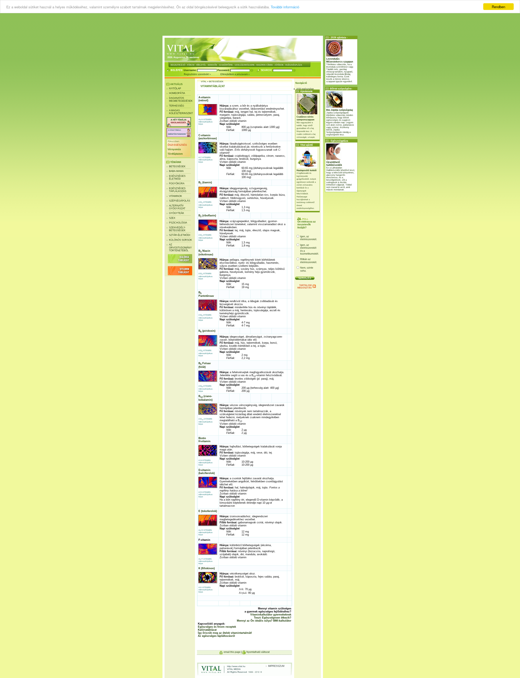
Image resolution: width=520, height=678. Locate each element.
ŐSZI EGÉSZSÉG (177, 145)
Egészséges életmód (177, 177)
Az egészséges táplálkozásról (216, 635)
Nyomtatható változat (258, 652)
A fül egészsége (305, 88)
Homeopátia (177, 93)
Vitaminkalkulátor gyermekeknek (270, 614)
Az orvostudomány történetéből (180, 247)
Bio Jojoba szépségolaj (339, 110)
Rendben (498, 6)
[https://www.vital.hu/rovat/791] (179, 126)
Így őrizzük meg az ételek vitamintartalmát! (225, 632)
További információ (285, 6)
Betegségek (177, 166)
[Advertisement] (260, 25)
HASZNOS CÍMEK (264, 65)
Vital (204, 81)
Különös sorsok (180, 240)
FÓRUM (190, 65)
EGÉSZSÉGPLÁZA (293, 65)
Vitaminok (175, 196)
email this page (232, 652)
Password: (223, 70)
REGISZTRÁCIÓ (178, 65)
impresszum (276, 666)
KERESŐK (212, 65)
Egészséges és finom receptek (217, 626)
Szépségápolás (179, 200)
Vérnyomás (174, 149)
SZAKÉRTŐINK (226, 65)
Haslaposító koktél (306, 170)
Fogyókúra (176, 183)
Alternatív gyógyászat (177, 207)
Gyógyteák (176, 213)
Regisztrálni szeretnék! (197, 74)
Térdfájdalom (175, 153)
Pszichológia (178, 222)
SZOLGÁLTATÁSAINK (245, 65)
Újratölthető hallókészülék (334, 163)
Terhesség (176, 105)
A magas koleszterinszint (181, 112)
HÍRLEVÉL (201, 65)
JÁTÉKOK (279, 65)
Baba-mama (176, 171)
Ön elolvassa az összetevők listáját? (306, 224)
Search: (267, 70)
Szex (172, 218)
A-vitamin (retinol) (204, 99)
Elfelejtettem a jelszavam (234, 74)
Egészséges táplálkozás (177, 190)
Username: (190, 70)
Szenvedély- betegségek (177, 229)
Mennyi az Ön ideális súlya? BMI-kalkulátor (264, 620)
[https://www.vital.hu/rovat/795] (179, 136)
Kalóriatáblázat (207, 629)
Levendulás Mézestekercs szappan (339, 60)
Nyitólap (175, 88)
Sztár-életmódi (179, 235)
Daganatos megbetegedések (181, 99)
